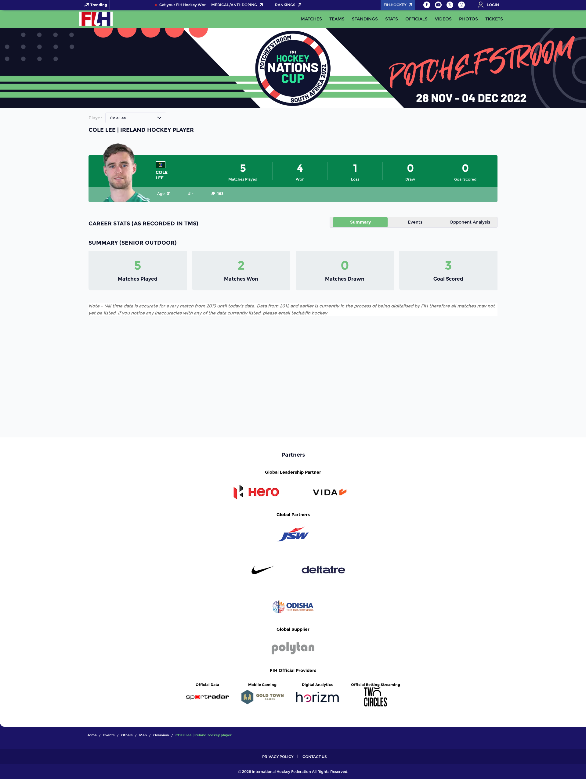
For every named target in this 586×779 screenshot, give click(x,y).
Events (415, 222)
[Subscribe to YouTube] (438, 5)
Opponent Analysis (470, 222)
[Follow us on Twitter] (450, 5)
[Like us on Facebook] (426, 5)
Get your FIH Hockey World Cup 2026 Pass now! (198, 5)
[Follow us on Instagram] (461, 5)
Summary (360, 222)
